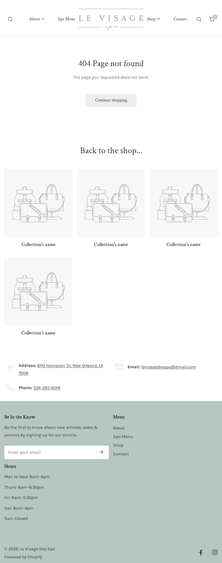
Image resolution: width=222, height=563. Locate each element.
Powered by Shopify (23, 556)
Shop (118, 445)
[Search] (10, 19)
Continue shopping (111, 100)
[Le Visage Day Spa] (111, 19)
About (119, 427)
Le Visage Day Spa (37, 548)
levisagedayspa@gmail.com (168, 366)
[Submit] (101, 452)
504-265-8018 (46, 387)
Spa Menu (123, 436)
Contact (121, 453)
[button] (36, 19)
